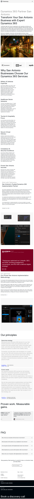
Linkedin (2, 474)
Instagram (2, 475)
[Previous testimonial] (3, 269)
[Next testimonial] (5, 269)
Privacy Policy (20, 476)
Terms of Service (20, 475)
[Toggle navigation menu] (32, 1)
